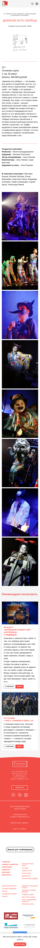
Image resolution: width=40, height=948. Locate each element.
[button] (32, 4)
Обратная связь (28, 904)
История (25, 868)
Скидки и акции (28, 894)
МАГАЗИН (6, 872)
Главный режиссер (9, 886)
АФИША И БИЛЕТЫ (10, 864)
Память (5, 896)
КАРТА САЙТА (19, 829)
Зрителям (25, 882)
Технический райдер (30, 878)
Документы (26, 876)
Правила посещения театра (30, 886)
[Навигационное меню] (37, 4)
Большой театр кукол (28, 864)
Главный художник (9, 888)
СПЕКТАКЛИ (7, 867)
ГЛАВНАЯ (6, 862)
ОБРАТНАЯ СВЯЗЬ (19, 823)
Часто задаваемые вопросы (29, 900)
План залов (26, 873)
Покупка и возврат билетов (29, 891)
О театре (25, 860)
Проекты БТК (27, 871)
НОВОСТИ (6, 870)
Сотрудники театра (9, 894)
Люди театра (6, 882)
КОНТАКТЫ (6, 875)
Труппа (4, 891)
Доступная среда (28, 897)
